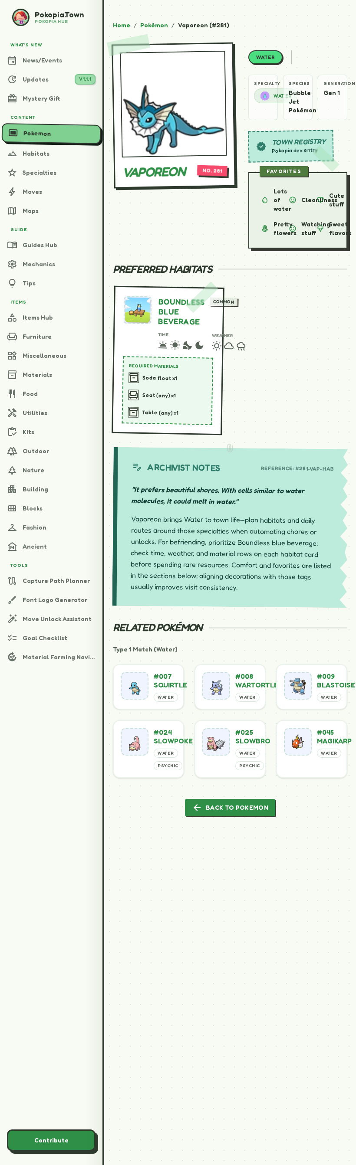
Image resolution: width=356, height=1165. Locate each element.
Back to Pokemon (230, 808)
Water (283, 96)
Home (121, 25)
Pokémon (154, 25)
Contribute (51, 1140)
